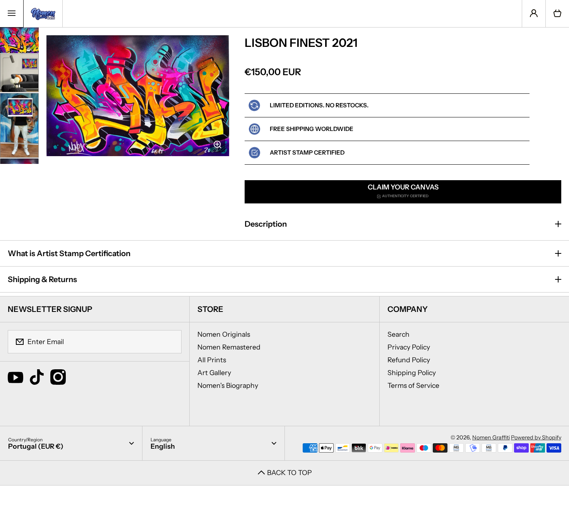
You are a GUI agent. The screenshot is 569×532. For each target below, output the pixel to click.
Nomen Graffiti (491, 437)
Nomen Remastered (229, 347)
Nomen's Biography (227, 385)
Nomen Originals (223, 334)
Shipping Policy (411, 372)
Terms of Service (413, 385)
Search (398, 334)
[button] (557, 13)
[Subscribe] (171, 341)
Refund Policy (408, 360)
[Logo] (43, 13)
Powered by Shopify (536, 437)
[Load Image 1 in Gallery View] (19, 40)
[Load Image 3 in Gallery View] (19, 125)
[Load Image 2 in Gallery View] (19, 72)
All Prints (211, 360)
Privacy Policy (408, 347)
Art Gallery (214, 372)
